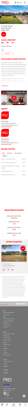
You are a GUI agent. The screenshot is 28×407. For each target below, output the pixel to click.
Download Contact (6, 126)
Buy (4, 317)
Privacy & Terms (7, 390)
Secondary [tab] (18, 153)
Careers (5, 348)
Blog (4, 346)
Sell (4, 310)
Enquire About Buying (8, 319)
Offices (5, 366)
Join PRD (5, 370)
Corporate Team (7, 361)
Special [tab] (5, 156)
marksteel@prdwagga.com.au (9, 125)
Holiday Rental (7, 340)
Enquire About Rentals (9, 334)
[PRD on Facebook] (15, 2)
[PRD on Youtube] (21, 2)
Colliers (5, 363)
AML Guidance (7, 355)
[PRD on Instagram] (18, 2)
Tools (4, 350)
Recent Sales (6, 314)
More (4, 342)
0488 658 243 (4, 141)
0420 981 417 (12, 123)
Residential (6, 323)
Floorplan (7, 53)
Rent (4, 332)
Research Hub (7, 344)
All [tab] (3, 153)
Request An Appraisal (8, 312)
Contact (5, 372)
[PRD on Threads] (24, 304)
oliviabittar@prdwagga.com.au (9, 142)
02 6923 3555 (4, 123)
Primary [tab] (9, 153)
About (5, 359)
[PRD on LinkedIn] (21, 304)
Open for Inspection (8, 321)
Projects (5, 327)
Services (5, 352)
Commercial (6, 325)
